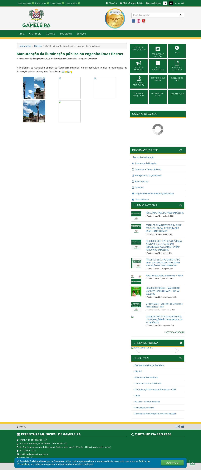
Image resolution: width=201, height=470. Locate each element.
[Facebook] (133, 21)
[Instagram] (138, 21)
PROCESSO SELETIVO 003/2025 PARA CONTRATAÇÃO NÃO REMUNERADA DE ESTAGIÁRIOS (164, 319)
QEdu (137, 395)
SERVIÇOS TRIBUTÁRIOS (138, 84)
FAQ (125, 3)
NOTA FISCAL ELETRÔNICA (176, 68)
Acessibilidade (155, 3)
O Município (35, 33)
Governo (50, 33)
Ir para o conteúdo (25, 3)
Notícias (38, 46)
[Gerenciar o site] (182, 427)
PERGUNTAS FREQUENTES (138, 94)
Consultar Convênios (144, 407)
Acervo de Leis (142, 181)
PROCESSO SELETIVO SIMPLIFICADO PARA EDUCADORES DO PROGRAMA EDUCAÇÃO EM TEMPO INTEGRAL (163, 263)
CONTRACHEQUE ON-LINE (158, 79)
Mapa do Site (136, 3)
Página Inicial (25, 46)
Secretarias (66, 33)
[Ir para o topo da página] (192, 463)
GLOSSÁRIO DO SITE (177, 79)
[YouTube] (143, 21)
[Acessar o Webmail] (178, 427)
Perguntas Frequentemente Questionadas (154, 193)
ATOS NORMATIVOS (157, 68)
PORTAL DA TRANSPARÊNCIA (139, 48)
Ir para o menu (41, 3)
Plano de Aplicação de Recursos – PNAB (164, 275)
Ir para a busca (56, 3)
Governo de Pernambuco (146, 377)
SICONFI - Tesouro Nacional (147, 401)
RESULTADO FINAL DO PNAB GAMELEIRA (165, 213)
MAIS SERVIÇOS (177, 94)
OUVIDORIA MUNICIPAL (138, 68)
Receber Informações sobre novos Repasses (155, 414)
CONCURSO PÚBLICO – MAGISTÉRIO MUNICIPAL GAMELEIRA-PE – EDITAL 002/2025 (163, 291)
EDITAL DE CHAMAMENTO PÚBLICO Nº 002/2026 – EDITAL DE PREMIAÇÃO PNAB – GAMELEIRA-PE (164, 228)
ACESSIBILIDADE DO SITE (158, 94)
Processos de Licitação (146, 163)
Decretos (139, 187)
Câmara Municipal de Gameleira (149, 365)
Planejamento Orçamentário (148, 175)
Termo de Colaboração (143, 157)
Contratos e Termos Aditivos (148, 169)
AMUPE (138, 371)
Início (21, 33)
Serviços (81, 33)
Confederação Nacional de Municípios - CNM (155, 389)
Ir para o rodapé (72, 3)
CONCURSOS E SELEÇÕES (158, 55)
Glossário (112, 3)
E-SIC (177, 53)
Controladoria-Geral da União (148, 383)
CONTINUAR (172, 462)
